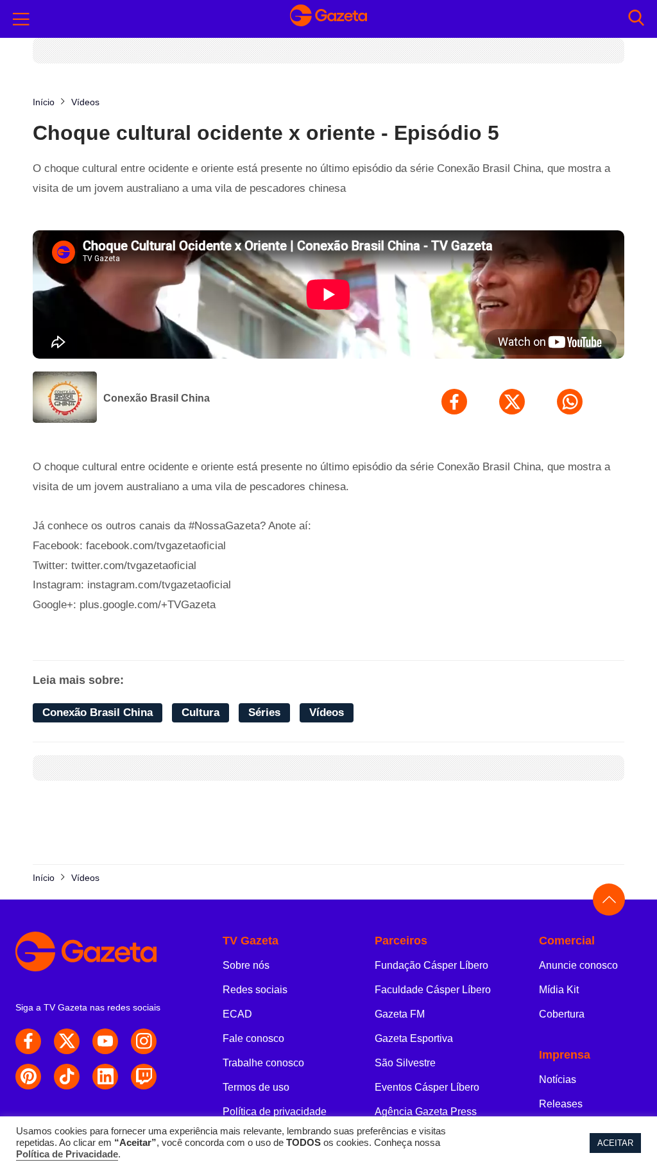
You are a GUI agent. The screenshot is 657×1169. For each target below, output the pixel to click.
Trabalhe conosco (263, 1062)
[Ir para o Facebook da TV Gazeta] (28, 1041)
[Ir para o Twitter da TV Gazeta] (67, 1041)
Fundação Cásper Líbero (431, 965)
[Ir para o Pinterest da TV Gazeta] (28, 1076)
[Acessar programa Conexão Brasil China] (65, 398)
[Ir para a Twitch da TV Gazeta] (144, 1076)
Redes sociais (255, 989)
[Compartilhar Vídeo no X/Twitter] (512, 401)
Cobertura (561, 1014)
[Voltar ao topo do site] (609, 899)
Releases (561, 1103)
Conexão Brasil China (156, 398)
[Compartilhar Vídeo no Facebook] (454, 401)
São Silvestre (405, 1062)
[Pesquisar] (636, 19)
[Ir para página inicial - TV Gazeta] (328, 18)
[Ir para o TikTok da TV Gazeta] (67, 1076)
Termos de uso (256, 1087)
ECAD (237, 1014)
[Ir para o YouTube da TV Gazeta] (105, 1041)
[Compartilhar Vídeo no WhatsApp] (570, 401)
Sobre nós (246, 965)
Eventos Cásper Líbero (427, 1087)
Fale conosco (253, 1038)
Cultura (200, 712)
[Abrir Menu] (21, 19)
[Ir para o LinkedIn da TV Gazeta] (105, 1076)
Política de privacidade (275, 1111)
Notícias (557, 1079)
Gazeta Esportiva (414, 1038)
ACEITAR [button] (615, 1143)
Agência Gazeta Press (426, 1111)
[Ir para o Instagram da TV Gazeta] (144, 1041)
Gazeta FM (400, 1014)
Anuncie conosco (578, 965)
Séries (264, 712)
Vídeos (326, 712)
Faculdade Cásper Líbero (433, 989)
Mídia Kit (559, 989)
